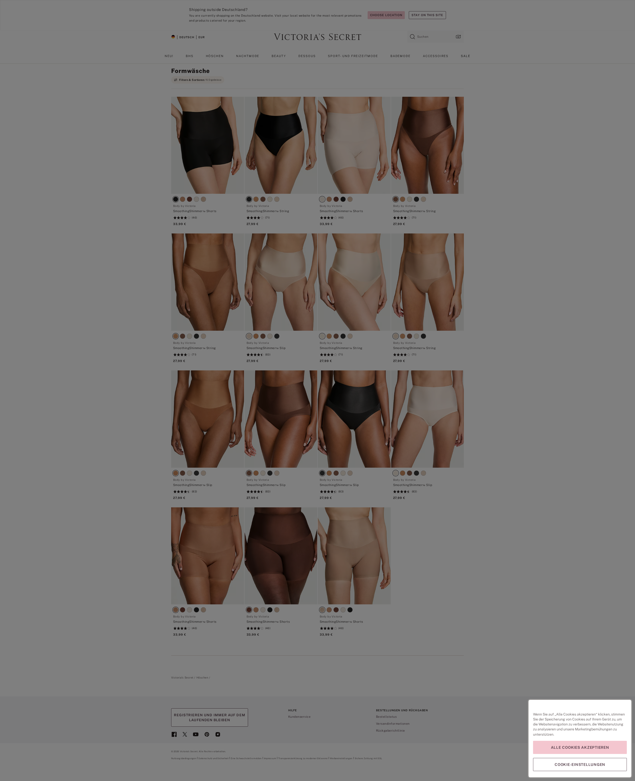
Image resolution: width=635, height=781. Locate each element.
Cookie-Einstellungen (580, 764)
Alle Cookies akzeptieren (580, 747)
